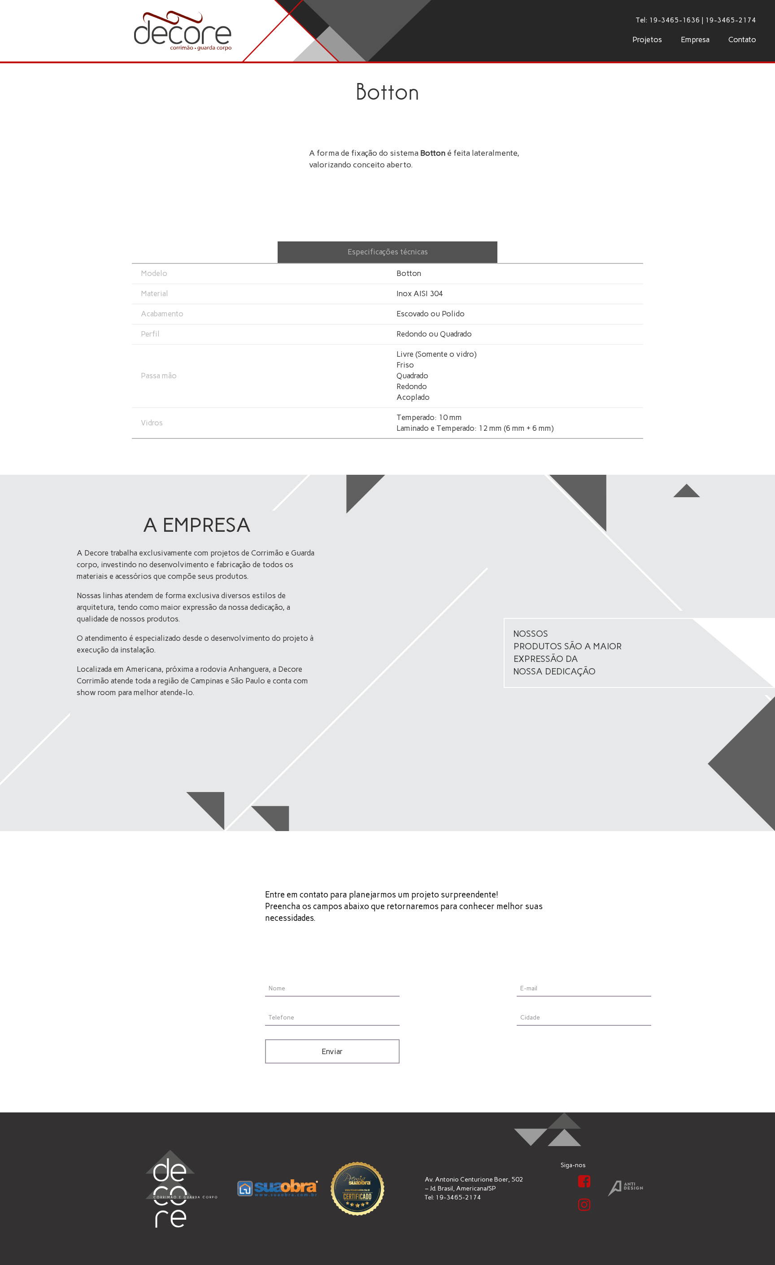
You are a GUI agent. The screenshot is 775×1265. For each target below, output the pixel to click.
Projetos (647, 39)
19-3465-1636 (674, 20)
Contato (742, 39)
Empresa (695, 39)
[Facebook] (584, 1181)
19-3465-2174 (730, 20)
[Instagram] (584, 1205)
